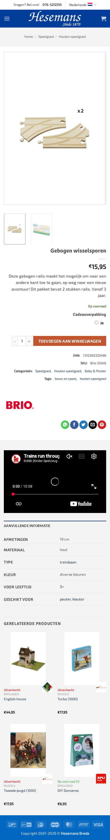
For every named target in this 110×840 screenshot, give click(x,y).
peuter (65, 599)
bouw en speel (65, 379)
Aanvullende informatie (27, 526)
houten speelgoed (93, 379)
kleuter (78, 599)
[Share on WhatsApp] (65, 424)
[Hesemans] (55, 19)
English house (15, 699)
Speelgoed (46, 36)
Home (28, 36)
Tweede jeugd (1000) (20, 790)
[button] (7, 18)
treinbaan (68, 562)
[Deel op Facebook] (74, 424)
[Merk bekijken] (47, 687)
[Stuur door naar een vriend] (93, 424)
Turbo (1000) (68, 699)
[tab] (55, 526)
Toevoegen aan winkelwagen (69, 340)
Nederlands (77, 5)
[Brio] (19, 405)
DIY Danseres (68, 790)
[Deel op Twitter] (83, 424)
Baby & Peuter (95, 371)
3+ (62, 586)
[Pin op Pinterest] (102, 424)
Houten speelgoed (72, 36)
